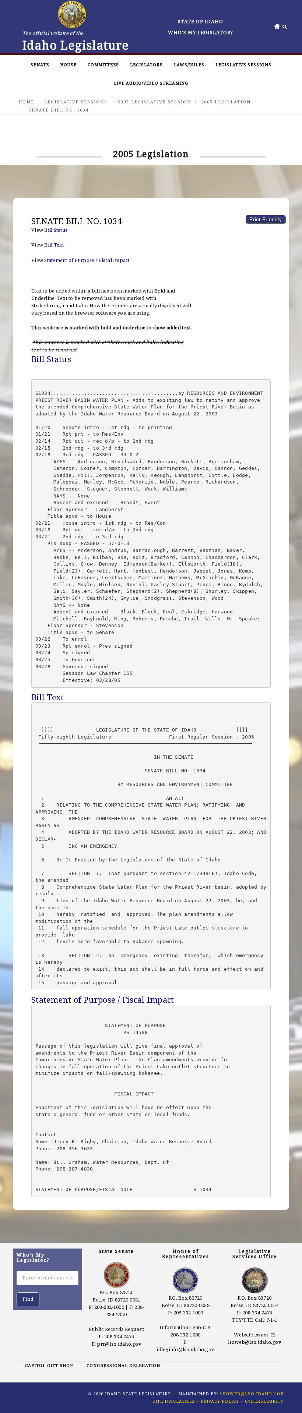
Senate (40, 64)
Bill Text (54, 244)
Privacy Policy (219, 1401)
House (68, 64)
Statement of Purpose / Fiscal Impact (86, 260)
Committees (103, 64)
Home (26, 102)
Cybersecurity (264, 1401)
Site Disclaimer (173, 1401)
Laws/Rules (189, 64)
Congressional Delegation (123, 1365)
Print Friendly (265, 219)
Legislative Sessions (243, 64)
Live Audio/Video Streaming (151, 83)
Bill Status (55, 230)
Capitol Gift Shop (49, 1365)
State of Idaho (200, 21)
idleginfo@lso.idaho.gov (185, 1349)
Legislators (146, 64)
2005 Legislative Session (154, 102)
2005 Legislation (226, 102)
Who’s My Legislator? (200, 32)
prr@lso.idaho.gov (119, 1344)
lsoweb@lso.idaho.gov (254, 1342)
